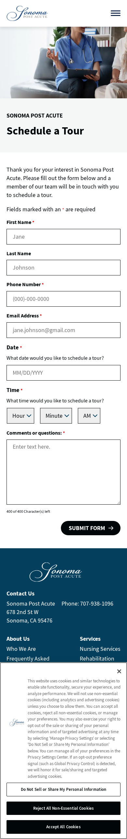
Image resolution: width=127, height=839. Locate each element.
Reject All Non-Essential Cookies (63, 808)
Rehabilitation (97, 658)
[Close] (119, 671)
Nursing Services (100, 648)
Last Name (19, 253)
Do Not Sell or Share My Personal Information (63, 789)
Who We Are (21, 648)
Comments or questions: (36, 432)
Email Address (24, 315)
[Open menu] (115, 13)
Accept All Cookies (63, 827)
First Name (20, 222)
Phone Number (25, 284)
